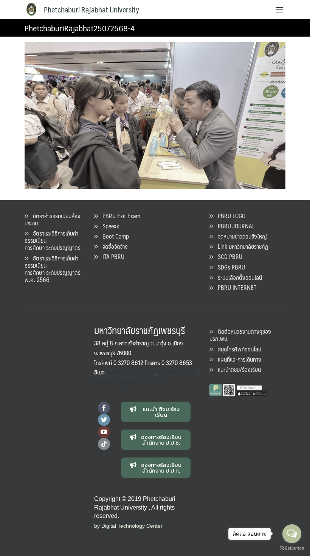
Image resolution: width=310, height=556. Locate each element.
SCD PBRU (227, 256)
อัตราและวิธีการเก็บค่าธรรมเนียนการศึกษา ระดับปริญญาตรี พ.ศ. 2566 (53, 269)
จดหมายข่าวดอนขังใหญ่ (240, 236)
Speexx (108, 226)
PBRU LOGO (229, 216)
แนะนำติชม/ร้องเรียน (237, 369)
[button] (156, 412)
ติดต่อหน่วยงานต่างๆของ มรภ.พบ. (240, 334)
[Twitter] (104, 420)
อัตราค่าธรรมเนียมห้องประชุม (53, 219)
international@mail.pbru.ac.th (128, 382)
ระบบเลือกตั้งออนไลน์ (237, 277)
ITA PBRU (111, 256)
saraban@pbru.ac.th (131, 372)
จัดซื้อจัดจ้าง (113, 246)
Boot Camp (113, 236)
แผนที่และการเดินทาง (237, 359)
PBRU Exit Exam (119, 216)
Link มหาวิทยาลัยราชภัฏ (240, 246)
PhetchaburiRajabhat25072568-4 (80, 28)
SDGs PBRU (229, 267)
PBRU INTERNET (234, 287)
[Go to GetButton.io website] (292, 548)
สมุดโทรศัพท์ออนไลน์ (237, 349)
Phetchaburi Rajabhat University (91, 9)
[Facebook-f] (104, 408)
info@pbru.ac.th (176, 372)
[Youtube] (104, 432)
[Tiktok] (104, 444)
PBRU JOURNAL (234, 226)
